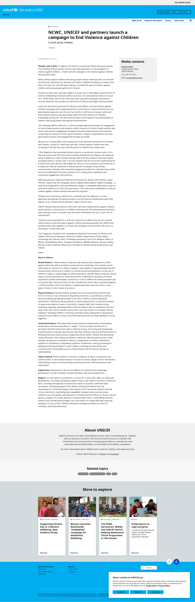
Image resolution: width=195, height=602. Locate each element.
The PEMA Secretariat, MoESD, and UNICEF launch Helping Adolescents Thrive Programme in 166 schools (112, 531)
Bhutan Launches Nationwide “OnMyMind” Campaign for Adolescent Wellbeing (80, 531)
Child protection (83, 474)
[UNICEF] (22, 9)
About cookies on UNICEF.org (128, 577)
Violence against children (97, 474)
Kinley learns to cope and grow (140, 525)
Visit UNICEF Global (182, 2)
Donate (149, 568)
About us (72, 567)
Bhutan (114, 474)
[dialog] (149, 585)
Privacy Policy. (164, 586)
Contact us (72, 572)
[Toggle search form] (190, 20)
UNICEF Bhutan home (46, 567)
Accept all (121, 592)
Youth (108, 474)
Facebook (114, 454)
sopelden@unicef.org (134, 78)
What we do (42, 569)
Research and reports (45, 572)
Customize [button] (155, 592)
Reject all (138, 592)
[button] (176, 562)
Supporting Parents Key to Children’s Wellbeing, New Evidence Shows (51, 528)
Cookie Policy (151, 586)
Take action (42, 574)
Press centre (182, 12)
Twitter (102, 454)
